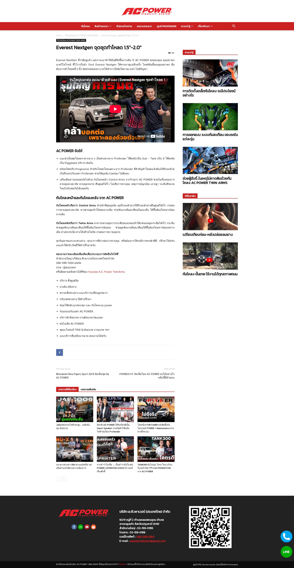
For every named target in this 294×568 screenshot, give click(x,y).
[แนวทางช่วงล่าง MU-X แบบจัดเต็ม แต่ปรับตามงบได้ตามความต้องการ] (74, 449)
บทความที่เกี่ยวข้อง (67, 389)
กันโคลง (85, 26)
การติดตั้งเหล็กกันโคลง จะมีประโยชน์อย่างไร (209, 93)
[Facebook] (59, 352)
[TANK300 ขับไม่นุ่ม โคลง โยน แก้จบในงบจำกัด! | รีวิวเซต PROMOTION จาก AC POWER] (156, 449)
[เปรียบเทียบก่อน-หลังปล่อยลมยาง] (210, 216)
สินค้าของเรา (102, 26)
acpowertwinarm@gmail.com (148, 541)
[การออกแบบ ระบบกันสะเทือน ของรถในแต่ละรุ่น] (210, 116)
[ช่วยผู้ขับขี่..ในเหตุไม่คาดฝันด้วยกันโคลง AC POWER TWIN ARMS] (210, 160)
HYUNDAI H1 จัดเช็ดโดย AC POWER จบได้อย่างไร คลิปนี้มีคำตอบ (147, 376)
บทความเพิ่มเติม (88, 389)
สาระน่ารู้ (185, 26)
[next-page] (64, 478)
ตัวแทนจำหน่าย (124, 26)
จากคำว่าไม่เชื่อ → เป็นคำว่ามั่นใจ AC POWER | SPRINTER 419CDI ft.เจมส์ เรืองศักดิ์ (115, 468)
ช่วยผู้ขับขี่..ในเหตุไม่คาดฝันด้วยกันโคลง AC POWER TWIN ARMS (207, 180)
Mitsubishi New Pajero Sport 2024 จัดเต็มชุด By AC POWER (82, 376)
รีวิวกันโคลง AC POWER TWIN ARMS (81, 35)
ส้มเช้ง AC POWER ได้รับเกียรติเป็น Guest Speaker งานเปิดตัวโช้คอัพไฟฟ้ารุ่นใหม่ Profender (113, 428)
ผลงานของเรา (144, 26)
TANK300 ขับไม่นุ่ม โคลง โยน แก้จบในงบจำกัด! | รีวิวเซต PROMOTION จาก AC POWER (154, 468)
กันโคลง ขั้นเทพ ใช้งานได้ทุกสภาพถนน (210, 274)
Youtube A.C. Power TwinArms (106, 271)
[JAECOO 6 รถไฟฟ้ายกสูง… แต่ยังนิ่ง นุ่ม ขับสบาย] (74, 409)
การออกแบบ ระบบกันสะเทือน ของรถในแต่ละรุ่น (210, 137)
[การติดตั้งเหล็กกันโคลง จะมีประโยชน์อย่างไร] (210, 73)
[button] (234, 26)
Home (59, 35)
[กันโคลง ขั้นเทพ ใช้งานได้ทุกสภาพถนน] (210, 256)
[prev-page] (58, 478)
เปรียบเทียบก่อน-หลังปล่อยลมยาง (208, 234)
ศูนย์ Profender (166, 26)
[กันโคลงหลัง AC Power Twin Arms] (147, 11)
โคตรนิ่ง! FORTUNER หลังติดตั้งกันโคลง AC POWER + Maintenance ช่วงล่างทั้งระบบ (155, 428)
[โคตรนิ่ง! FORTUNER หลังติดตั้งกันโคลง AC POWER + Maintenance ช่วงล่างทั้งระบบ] (156, 409)
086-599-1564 (145, 536)
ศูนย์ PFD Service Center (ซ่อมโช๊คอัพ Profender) (215, 564)
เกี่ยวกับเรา (204, 26)
